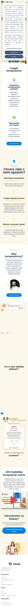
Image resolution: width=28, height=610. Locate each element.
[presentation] (1, 413)
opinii (18, 420)
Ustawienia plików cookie (14, 48)
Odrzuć (14, 56)
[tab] (11, 333)
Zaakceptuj (14, 52)
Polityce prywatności (18, 32)
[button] (26, 2)
